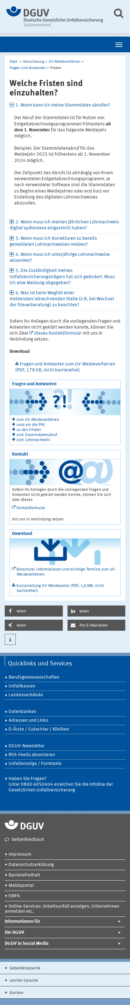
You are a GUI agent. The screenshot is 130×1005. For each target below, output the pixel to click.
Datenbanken (22, 711)
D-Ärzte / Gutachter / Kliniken (39, 729)
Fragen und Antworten (27, 68)
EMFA (14, 896)
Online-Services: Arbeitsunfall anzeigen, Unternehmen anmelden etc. (62, 909)
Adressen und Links (28, 720)
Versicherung (33, 62)
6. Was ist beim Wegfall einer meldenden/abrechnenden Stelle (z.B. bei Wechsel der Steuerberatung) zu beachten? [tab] (61, 299)
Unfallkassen (22, 686)
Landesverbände (26, 695)
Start (13, 62)
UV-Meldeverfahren (64, 62)
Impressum (20, 854)
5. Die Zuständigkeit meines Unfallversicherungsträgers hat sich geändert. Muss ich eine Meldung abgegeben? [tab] (62, 276)
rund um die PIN (30, 425)
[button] (34, 611)
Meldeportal (21, 885)
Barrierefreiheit (24, 875)
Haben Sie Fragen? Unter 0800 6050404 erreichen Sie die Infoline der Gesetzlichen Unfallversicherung (61, 785)
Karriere (16, 993)
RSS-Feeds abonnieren (32, 755)
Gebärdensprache (24, 968)
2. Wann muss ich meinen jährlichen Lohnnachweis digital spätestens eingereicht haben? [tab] (64, 225)
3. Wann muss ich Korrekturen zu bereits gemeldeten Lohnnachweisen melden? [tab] (53, 241)
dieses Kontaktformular (58, 333)
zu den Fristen (28, 430)
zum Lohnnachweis (33, 440)
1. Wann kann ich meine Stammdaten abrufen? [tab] (62, 105)
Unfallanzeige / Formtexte (35, 763)
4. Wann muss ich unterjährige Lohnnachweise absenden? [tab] (59, 257)
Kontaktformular (30, 508)
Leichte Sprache (23, 981)
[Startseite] (54, 16)
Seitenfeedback (27, 839)
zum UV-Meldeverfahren (37, 420)
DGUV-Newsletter (26, 746)
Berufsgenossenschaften (34, 677)
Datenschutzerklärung (31, 865)
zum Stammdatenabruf (36, 435)
